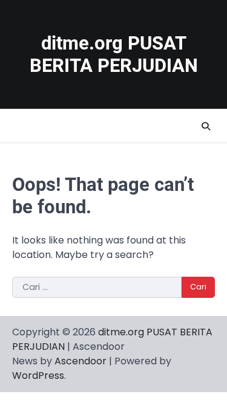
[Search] (206, 126)
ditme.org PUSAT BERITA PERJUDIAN (114, 54)
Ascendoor (80, 361)
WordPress (38, 375)
